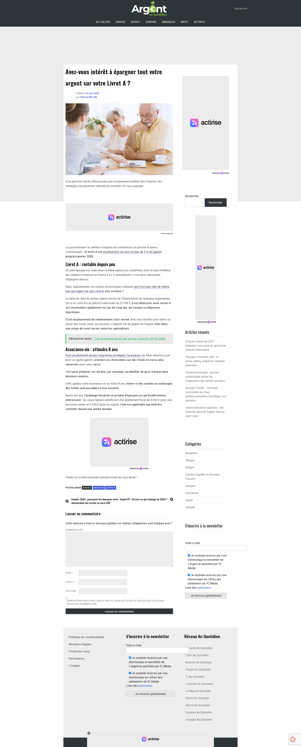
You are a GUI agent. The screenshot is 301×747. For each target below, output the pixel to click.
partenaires (204, 587)
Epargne (151, 22)
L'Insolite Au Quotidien (199, 683)
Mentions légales (80, 644)
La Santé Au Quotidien (198, 648)
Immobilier (168, 22)
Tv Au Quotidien (194, 676)
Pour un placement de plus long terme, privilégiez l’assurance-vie (105, 355)
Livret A (110, 487)
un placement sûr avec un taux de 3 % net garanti (132, 252)
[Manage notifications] (293, 739)
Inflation (99, 487)
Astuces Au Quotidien (198, 662)
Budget (135, 22)
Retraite (199, 22)
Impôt (184, 22)
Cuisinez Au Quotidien (198, 712)
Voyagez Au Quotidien (198, 719)
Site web (70, 591)
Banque (120, 22)
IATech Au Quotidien (197, 705)
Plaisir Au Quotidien (197, 698)
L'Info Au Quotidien (197, 655)
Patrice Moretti (88, 97)
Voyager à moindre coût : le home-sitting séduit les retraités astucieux (205, 361)
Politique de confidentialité (86, 637)
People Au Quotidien (197, 669)
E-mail (70, 582)
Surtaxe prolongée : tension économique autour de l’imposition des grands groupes (205, 376)
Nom (69, 573)
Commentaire (74, 530)
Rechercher (192, 196)
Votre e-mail (192, 543)
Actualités (103, 22)
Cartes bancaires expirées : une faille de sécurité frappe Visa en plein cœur (205, 412)
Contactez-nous (79, 651)
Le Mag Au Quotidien (198, 691)
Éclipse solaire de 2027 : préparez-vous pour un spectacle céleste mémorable (206, 345)
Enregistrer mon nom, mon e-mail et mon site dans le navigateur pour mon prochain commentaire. (115, 602)
